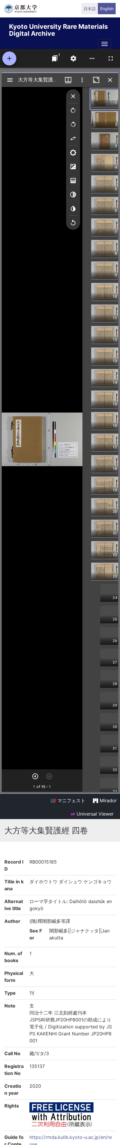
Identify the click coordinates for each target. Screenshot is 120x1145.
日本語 (90, 8)
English (107, 8)
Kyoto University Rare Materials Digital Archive (58, 29)
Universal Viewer (94, 814)
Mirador (107, 800)
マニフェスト (70, 800)
